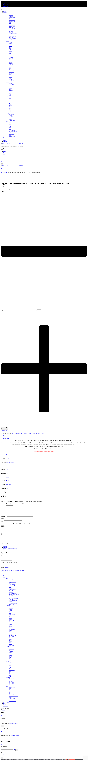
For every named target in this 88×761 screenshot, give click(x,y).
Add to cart (3, 428)
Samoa (10, 69)
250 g (10, 109)
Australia (10, 42)
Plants (10, 93)
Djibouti (10, 52)
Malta (10, 60)
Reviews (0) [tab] (6, 438)
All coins (5, 12)
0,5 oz (10, 98)
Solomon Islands (12, 70)
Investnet (7, 567)
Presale (10, 135)
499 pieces (8, 484)
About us (5, 546)
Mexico (10, 62)
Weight (7, 96)
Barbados (10, 43)
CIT (9, 18)
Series (10, 129)
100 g (10, 108)
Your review (4, 516)
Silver (7, 466)
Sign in (2, 726)
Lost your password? (13, 723)
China (10, 48)
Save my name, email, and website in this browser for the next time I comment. (19, 523)
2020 (10, 125)
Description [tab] (5, 435)
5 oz (9, 103)
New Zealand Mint (12, 28)
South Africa (11, 72)
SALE (4, 140)
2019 (10, 124)
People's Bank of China (13, 29)
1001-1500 (11, 117)
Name (2, 518)
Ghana (10, 54)
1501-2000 (11, 119)
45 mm (7, 477)
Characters (11, 86)
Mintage (7, 113)
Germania (11, 57)
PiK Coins (11, 31)
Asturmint (11, 16)
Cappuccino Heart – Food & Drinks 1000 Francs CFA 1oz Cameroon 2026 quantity (19, 310)
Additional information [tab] (8, 437)
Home (4, 11)
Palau (10, 68)
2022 (10, 127)
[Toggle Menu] (1, 9)
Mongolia (11, 63)
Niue (10, 67)
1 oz (9, 99)
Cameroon (11, 44)
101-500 (10, 115)
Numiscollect (37, 433)
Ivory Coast (11, 58)
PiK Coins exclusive (13, 131)
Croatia (10, 51)
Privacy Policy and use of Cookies (10, 549)
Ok (67, 759)
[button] (3, 710)
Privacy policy (71, 759)
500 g (10, 110)
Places (10, 91)
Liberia (10, 59)
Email (2, 521)
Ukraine (10, 77)
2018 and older (12, 122)
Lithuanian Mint (12, 21)
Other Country (11, 80)
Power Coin (11, 32)
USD (4, 151)
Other (10, 95)
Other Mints (11, 39)
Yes (7, 488)
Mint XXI (11, 27)
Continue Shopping (15, 735)
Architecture (11, 84)
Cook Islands (11, 49)
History (10, 88)
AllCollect (11, 15)
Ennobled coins (12, 136)
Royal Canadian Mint (13, 33)
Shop (5, 172)
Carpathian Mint (12, 17)
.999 (7, 469)
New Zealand (11, 64)
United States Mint (12, 38)
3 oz (9, 101)
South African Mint (12, 36)
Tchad (10, 74)
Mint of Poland (12, 26)
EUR (4, 152)
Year (7, 121)
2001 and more (12, 120)
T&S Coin (11, 37)
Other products (12, 130)
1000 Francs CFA (10, 462)
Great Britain (11, 56)
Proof (7, 480)
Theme (7, 82)
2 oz (9, 100)
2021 (10, 126)
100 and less (11, 114)
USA (10, 78)
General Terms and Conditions (10, 548)
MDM (10, 23)
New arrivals (6, 137)
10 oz (10, 104)
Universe (10, 94)
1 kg (10, 111)
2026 (19, 433)
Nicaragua (11, 65)
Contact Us (5, 141)
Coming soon (11, 134)
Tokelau (10, 75)
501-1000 (11, 116)
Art (9, 85)
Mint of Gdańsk (12, 25)
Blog (4, 139)
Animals (10, 83)
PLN (4, 154)
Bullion (10, 132)
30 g (10, 106)
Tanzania (10, 73)
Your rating (3, 506)
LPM (10, 22)
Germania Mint (12, 20)
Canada (10, 46)
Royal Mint (11, 34)
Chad (10, 47)
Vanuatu (10, 79)
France (10, 53)
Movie (10, 89)
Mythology (11, 90)
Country (7, 41)
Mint (7, 13)
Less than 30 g (11, 105)
